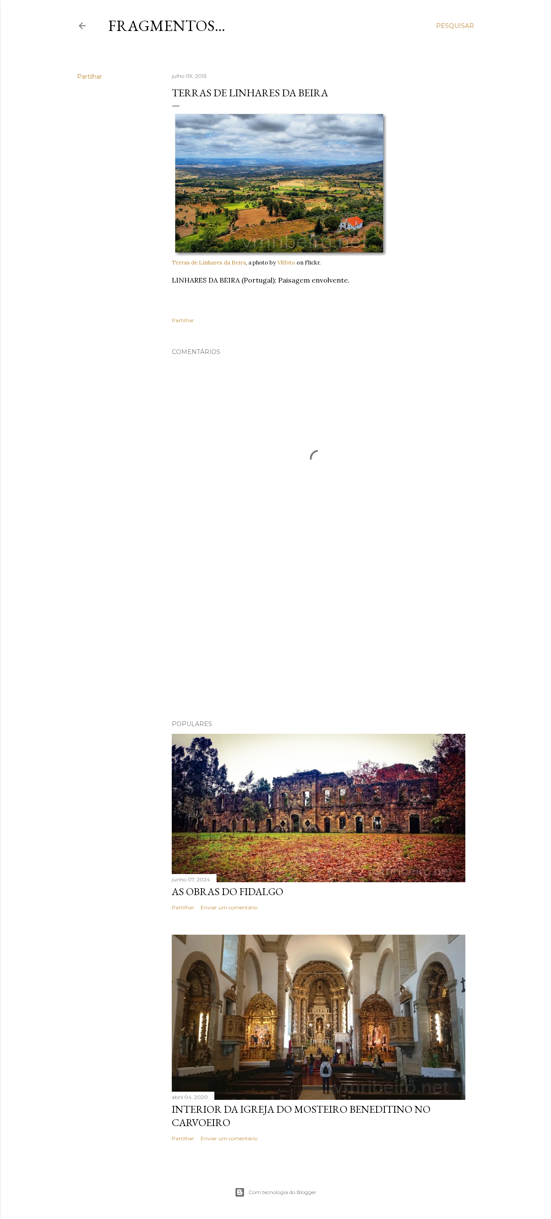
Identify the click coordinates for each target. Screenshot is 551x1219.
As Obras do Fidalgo (227, 891)
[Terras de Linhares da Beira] (279, 254)
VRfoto (286, 262)
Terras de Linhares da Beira (209, 262)
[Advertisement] (318, 638)
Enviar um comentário (229, 907)
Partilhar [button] (89, 76)
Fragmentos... (166, 25)
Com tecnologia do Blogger (282, 1192)
